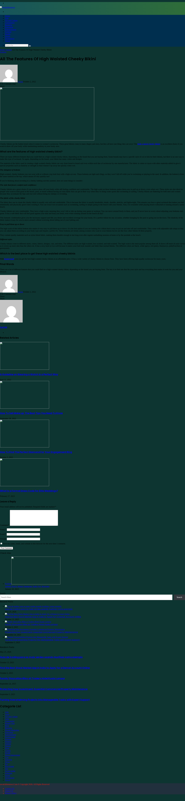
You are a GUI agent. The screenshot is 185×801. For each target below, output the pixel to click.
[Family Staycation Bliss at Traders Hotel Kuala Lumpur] (28, 622)
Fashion (8, 32)
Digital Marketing (12, 730)
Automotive (9, 23)
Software (8, 773)
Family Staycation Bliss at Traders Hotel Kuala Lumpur (31, 624)
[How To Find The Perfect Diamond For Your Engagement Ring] (24, 447)
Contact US (9, 789)
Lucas (20, 82)
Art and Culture (11, 20)
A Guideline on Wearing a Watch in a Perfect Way (29, 374)
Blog (7, 726)
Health (7, 34)
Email (3, 534)
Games (8, 751)
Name (3, 529)
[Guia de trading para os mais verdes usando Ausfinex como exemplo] (33, 606)
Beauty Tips (10, 723)
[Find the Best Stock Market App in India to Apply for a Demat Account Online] (37, 614)
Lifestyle (8, 760)
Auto (7, 719)
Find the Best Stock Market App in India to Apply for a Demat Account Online (43, 616)
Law (7, 757)
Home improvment (12, 755)
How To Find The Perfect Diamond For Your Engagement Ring (36, 452)
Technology (9, 39)
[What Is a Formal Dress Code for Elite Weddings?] (24, 485)
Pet (6, 764)
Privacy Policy (11, 793)
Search (2, 593)
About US (9, 791)
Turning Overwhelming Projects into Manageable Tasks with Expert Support (42, 639)
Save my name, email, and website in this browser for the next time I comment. (34, 544)
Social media (10, 771)
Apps (7, 714)
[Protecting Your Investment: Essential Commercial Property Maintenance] (35, 629)
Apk (7, 18)
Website (3, 539)
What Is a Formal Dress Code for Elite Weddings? (29, 491)
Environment (10, 737)
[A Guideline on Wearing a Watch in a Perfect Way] (24, 369)
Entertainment (10, 29)
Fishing (8, 744)
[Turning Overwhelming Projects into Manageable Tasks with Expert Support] (36, 637)
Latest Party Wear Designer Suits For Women (27, 586)
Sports (7, 36)
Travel (7, 41)
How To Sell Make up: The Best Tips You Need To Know (31, 413)
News (7, 762)
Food (7, 748)
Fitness (8, 746)
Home (7, 16)
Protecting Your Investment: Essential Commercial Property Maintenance (41, 632)
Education (9, 27)
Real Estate (9, 766)
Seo (6, 769)
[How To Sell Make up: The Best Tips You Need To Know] (24, 408)
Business (8, 25)
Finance (8, 741)
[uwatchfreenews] (7, 7)
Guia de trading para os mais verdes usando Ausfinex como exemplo (38, 609)
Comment (4, 525)
